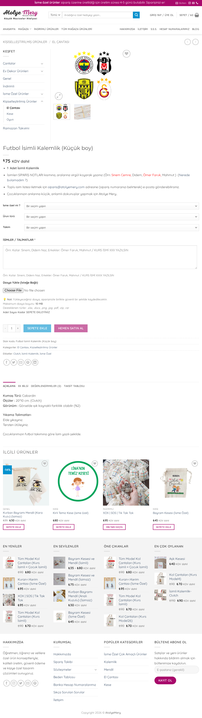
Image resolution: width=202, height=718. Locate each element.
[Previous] (60, 75)
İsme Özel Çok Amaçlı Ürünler (125, 654)
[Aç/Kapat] (42, 63)
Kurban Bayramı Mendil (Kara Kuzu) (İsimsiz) (23, 514)
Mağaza (23, 29)
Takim (6, 227)
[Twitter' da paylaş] (13, 362)
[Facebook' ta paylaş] (6, 362)
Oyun (10, 119)
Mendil (108, 669)
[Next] (125, 75)
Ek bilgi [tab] (23, 385)
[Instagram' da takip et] (189, 3)
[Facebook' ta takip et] (6, 683)
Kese (10, 114)
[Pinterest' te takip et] (35, 683)
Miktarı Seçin (114, 527)
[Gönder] (136, 15)
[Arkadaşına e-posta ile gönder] (21, 362)
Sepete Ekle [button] (13, 527)
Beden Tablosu (64, 677)
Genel (7, 78)
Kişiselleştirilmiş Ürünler (25, 42)
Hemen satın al (71, 328)
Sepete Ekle (37, 328)
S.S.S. (154, 29)
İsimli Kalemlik (30, 353)
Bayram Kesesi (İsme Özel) (170, 513)
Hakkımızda (127, 29)
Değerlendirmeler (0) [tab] (46, 385)
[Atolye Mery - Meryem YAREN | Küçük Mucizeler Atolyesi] (22, 15)
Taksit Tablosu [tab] (74, 385)
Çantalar (9, 63)
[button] (181, 3)
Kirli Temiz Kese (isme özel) (70, 513)
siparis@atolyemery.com (66, 187)
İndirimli (8, 86)
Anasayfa (9, 29)
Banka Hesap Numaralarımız (74, 685)
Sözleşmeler (62, 669)
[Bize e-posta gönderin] (193, 3)
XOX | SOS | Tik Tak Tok (118, 513)
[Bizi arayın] (197, 3)
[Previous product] (195, 42)
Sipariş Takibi (62, 662)
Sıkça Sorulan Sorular (69, 692)
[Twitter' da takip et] (21, 683)
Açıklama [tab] (9, 385)
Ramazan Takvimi (16, 128)
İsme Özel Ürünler (16, 94)
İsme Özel (45, 353)
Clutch (17, 353)
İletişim (143, 29)
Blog (195, 29)
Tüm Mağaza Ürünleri (76, 29)
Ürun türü (9, 216)
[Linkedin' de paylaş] (35, 362)
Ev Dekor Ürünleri (15, 71)
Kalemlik (110, 662)
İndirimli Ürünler (46, 29)
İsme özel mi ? (11, 205)
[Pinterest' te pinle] (28, 362)
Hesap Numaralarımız (174, 29)
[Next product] (187, 42)
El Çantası (60, 42)
